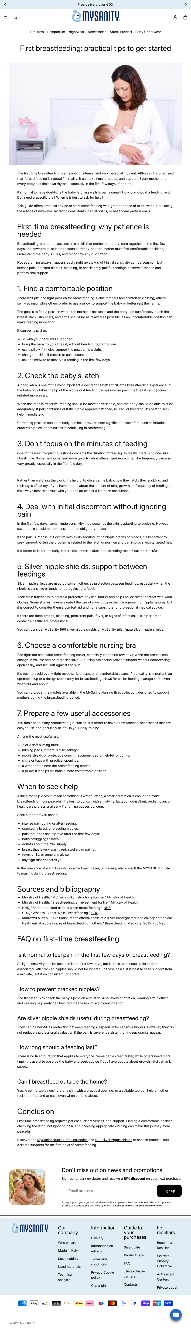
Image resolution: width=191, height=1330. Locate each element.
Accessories (97, 32)
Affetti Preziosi (121, 32)
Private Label (167, 1287)
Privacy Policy (103, 1205)
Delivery (97, 1238)
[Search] (15, 17)
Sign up (169, 1191)
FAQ (127, 1263)
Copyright (98, 1285)
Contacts (131, 1284)
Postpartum (56, 32)
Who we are (67, 1243)
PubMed (159, 923)
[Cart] (185, 17)
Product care (134, 1255)
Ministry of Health (120, 897)
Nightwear (76, 32)
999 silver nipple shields (113, 1140)
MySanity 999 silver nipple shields (70, 629)
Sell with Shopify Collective (164, 1261)
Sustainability (68, 1259)
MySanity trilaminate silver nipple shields (132, 629)
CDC (94, 913)
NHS (107, 908)
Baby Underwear (148, 32)
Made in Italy (68, 1250)
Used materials (69, 1266)
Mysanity (27, 1323)
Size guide (132, 1247)
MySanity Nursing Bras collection (111, 692)
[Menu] (5, 17)
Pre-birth (37, 32)
